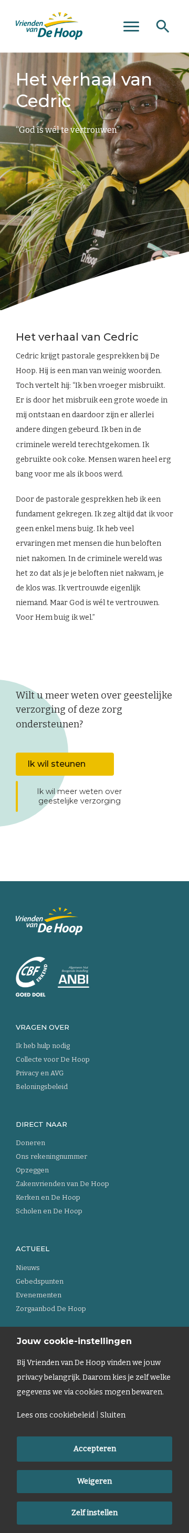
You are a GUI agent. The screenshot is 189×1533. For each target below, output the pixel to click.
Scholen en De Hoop (49, 1211)
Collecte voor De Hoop (53, 1059)
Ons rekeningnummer (51, 1156)
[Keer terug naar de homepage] (49, 26)
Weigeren (94, 1481)
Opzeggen (32, 1170)
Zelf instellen (94, 1512)
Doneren (30, 1143)
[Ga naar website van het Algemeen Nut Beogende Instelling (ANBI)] (73, 977)
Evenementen (38, 1295)
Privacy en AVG (40, 1073)
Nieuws (28, 1268)
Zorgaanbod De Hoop (51, 1309)
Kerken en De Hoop (48, 1197)
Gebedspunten (40, 1281)
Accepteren (95, 1448)
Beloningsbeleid (42, 1087)
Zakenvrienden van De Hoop (62, 1184)
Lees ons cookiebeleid (55, 1415)
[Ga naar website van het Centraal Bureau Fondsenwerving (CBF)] (31, 977)
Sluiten (112, 1415)
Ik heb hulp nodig (43, 1046)
